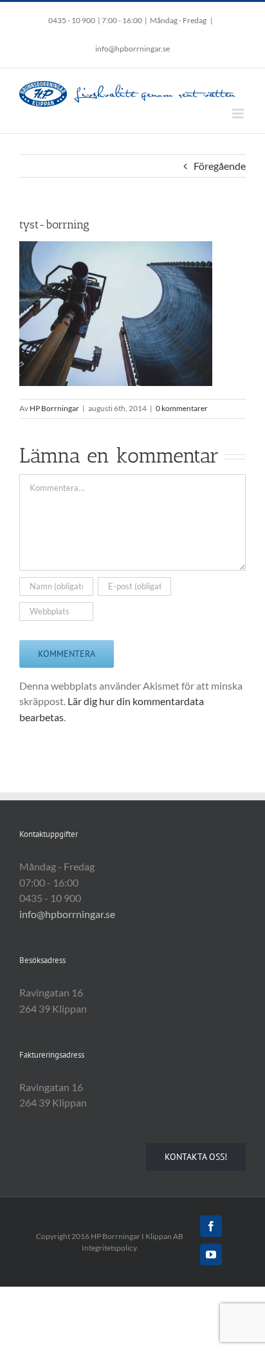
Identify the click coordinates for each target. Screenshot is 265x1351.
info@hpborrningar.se (132, 48)
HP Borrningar (54, 408)
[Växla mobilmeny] (239, 113)
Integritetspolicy (109, 1248)
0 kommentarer (182, 408)
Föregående (220, 166)
